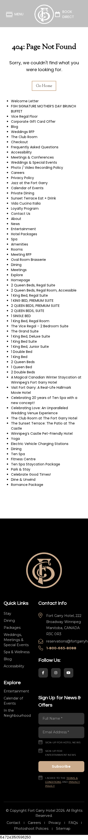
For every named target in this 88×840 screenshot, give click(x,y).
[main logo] (44, 14)
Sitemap (63, 828)
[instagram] (56, 673)
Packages (12, 627)
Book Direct (68, 14)
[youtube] (68, 673)
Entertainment (16, 691)
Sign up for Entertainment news (60, 752)
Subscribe (61, 766)
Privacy (54, 823)
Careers (34, 823)
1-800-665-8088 (61, 648)
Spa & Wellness (17, 652)
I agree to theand (62, 781)
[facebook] (43, 673)
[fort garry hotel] (44, 570)
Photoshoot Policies (31, 828)
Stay (7, 613)
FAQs (73, 823)
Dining (9, 620)
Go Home (44, 86)
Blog (8, 659)
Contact (13, 823)
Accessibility (14, 666)
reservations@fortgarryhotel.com (65, 641)
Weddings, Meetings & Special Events (16, 639)
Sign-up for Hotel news (62, 742)
